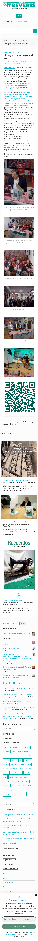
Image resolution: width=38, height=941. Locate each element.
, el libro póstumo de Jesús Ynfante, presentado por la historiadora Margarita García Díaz (18, 841)
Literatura (21, 522)
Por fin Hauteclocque (27, 422)
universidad (22, 794)
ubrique (14, 794)
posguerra (6, 785)
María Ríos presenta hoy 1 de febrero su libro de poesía (18, 603)
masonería (28, 768)
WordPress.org (8, 891)
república (29, 785)
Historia (5, 480)
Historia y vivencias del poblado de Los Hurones (19, 482)
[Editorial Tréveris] (19, 7)
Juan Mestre (14, 768)
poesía (27, 781)
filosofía (14, 760)
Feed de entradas (8, 883)
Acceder (5, 878)
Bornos (13, 752)
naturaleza (18, 777)
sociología (6, 794)
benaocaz (27, 747)
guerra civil (23, 764)
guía (29, 764)
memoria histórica (16, 773)
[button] (35, 31)
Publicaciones (25, 480)
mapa (21, 768)
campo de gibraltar (23, 752)
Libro (17, 53)
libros (26, 63)
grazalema (14, 764)
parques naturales (17, 781)
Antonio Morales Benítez (15, 63)
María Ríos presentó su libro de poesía (16, 525)
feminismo (6, 760)
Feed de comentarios (10, 887)
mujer (5, 777)
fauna (31, 756)
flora (20, 760)
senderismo (27, 790)
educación (6, 756)
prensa (14, 785)
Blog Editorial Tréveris (12, 683)
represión (21, 785)
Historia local (12, 480)
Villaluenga (6, 798)
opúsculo (6, 781)
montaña (27, 773)
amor (5, 747)
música (11, 777)
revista (5, 790)
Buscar (23, 624)
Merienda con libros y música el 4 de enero (10, 423)
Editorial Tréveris (9, 53)
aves (20, 747)
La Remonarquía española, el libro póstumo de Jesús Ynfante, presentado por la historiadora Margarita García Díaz (18, 716)
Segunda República (16, 790)
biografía (6, 752)
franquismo (27, 760)
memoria (6, 773)
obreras (26, 777)
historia (5, 768)
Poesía (27, 522)
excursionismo (22, 756)
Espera (14, 756)
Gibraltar (6, 764)
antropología (13, 747)
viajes (30, 794)
